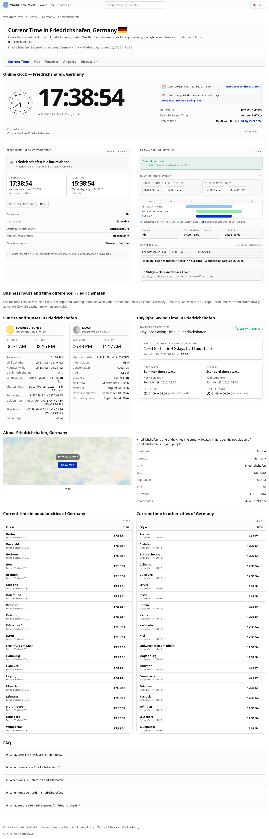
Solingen (145, 706)
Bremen (12, 575)
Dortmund (13, 595)
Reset (43, 204)
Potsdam (145, 686)
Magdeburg (148, 656)
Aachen (144, 534)
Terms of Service (108, 827)
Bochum (12, 554)
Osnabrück (147, 676)
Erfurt (143, 585)
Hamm (144, 605)
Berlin (10, 534)
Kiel (142, 635)
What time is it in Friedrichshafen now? (36, 754)
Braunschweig (149, 554)
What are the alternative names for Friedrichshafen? (45, 805)
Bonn (10, 564)
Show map (67, 464)
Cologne (12, 585)
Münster (12, 696)
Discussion (89, 62)
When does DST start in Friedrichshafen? (37, 780)
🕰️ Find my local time (248, 121)
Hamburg (13, 656)
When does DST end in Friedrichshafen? (36, 792)
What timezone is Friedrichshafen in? (35, 767)
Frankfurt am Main (19, 645)
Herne (143, 615)
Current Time (18, 62)
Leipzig (11, 676)
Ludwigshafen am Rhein (156, 645)
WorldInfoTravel (13, 17)
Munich (11, 686)
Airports (69, 62)
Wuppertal (14, 727)
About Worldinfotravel (34, 827)
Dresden (12, 605)
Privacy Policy (85, 827)
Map (36, 62)
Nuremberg (14, 706)
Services (63, 5)
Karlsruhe (146, 625)
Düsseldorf (14, 625)
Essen (10, 635)
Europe (33, 17)
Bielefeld (12, 544)
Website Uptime (63, 827)
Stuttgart (13, 717)
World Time (47, 5)
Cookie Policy (130, 827)
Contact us (10, 827)
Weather (51, 62)
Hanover (12, 666)
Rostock (145, 696)
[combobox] (134, 4)
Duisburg (12, 615)
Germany (48, 17)
